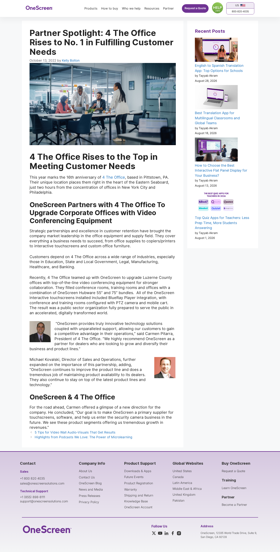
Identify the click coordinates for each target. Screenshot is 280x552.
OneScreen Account (138, 507)
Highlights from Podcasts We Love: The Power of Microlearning (83, 437)
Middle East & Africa (187, 489)
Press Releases (89, 496)
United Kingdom (184, 494)
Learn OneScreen (234, 488)
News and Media (91, 489)
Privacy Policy (89, 502)
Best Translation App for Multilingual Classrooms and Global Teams (217, 118)
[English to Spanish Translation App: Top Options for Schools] (216, 50)
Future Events (133, 477)
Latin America (182, 483)
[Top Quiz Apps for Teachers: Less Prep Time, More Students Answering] (216, 202)
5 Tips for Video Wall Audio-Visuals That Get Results (75, 432)
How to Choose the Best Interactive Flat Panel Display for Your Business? (221, 170)
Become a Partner (234, 505)
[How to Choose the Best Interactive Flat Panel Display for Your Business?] (216, 150)
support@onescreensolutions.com (44, 501)
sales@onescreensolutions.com (42, 483)
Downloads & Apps (137, 471)
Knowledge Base (136, 501)
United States (182, 471)
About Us (85, 471)
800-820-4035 (240, 11)
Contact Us (87, 477)
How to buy (109, 8)
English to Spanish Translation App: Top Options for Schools (219, 68)
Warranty (130, 489)
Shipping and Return (138, 495)
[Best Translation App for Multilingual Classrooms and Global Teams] (216, 98)
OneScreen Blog (90, 483)
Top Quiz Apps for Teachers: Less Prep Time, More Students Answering (222, 222)
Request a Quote (195, 8)
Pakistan (178, 500)
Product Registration (138, 483)
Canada (178, 477)
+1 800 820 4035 (32, 478)
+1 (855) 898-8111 (32, 497)
